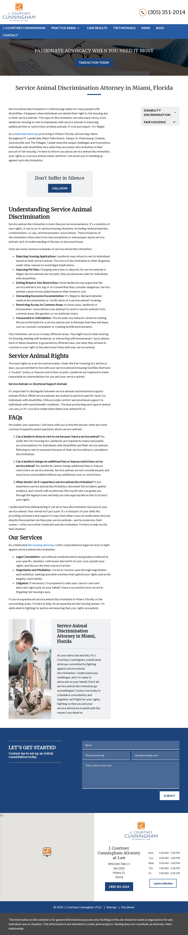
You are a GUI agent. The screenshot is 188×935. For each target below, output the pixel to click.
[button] (47, 852)
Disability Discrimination (157, 112)
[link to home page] (19, 12)
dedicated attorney (27, 133)
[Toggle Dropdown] (79, 27)
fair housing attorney (41, 545)
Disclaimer (128, 907)
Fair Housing (155, 122)
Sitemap (111, 907)
